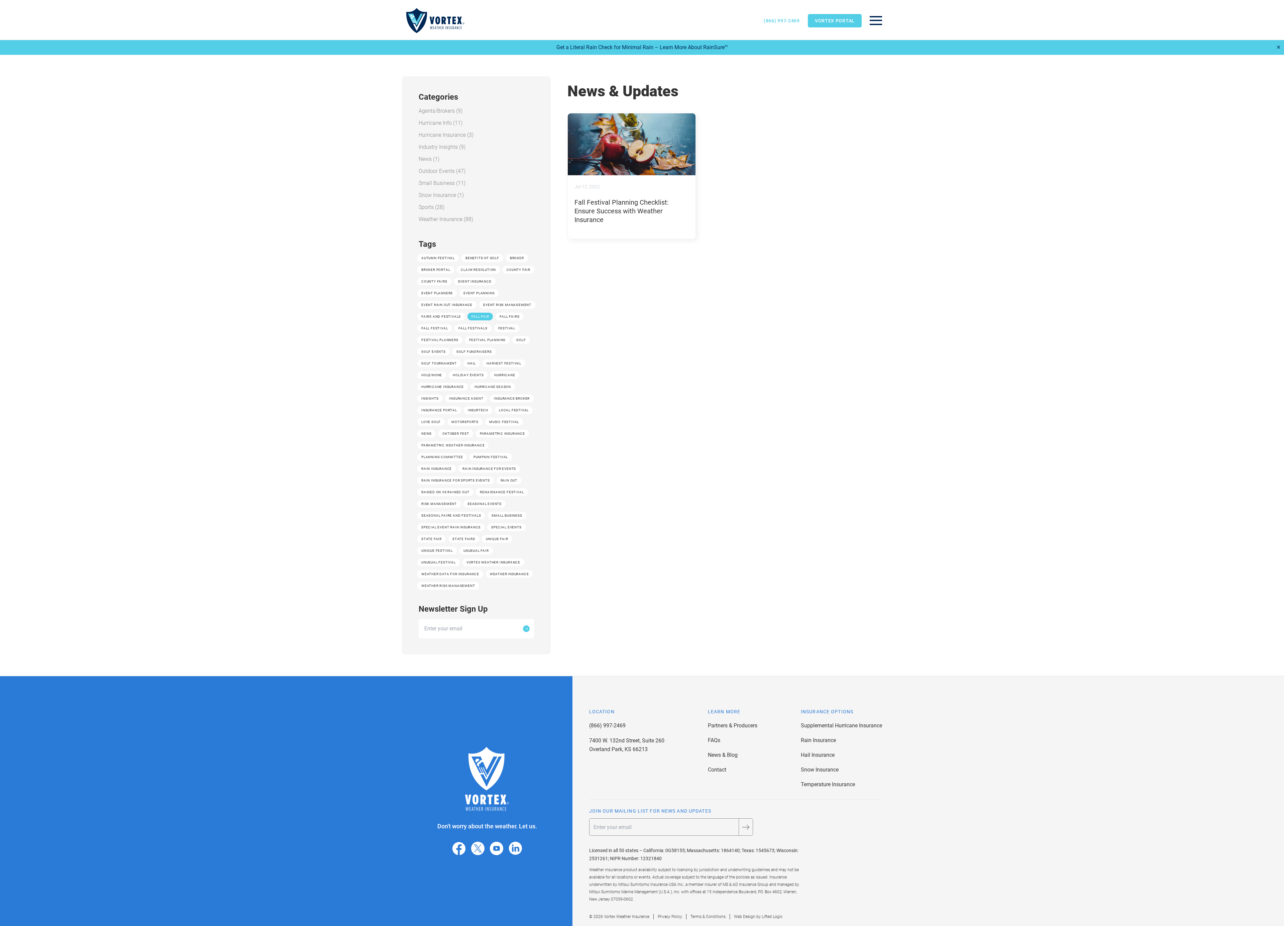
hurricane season (492, 387)
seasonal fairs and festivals (451, 515)
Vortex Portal (835, 20)
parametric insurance (502, 433)
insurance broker (512, 398)
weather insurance (509, 574)
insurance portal (439, 410)
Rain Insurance (818, 740)
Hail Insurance (818, 755)
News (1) (429, 159)
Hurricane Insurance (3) (446, 135)
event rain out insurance (446, 305)
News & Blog (723, 755)
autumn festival (438, 258)
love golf (431, 422)
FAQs (714, 740)
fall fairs (509, 316)
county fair (518, 270)
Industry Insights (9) (442, 147)
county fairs (434, 281)
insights (429, 398)
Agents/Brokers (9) (440, 111)
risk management (439, 504)
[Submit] (526, 628)
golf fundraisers (474, 351)
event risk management (507, 305)
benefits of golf (482, 258)
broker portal (435, 270)
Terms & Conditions (708, 916)
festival (506, 328)
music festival (504, 422)
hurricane (504, 375)
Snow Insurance (820, 769)
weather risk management (448, 586)
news (426, 433)
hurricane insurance (442, 387)
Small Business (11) (442, 183)
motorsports (464, 422)
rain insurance (436, 469)
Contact (717, 769)
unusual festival (438, 562)
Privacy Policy (670, 916)
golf (521, 340)
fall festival (434, 328)
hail (471, 363)
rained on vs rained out (445, 492)
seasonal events (484, 504)
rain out (509, 480)
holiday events (468, 375)
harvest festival (504, 363)
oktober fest (455, 433)
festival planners (439, 340)
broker (517, 258)
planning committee (442, 457)
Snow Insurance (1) (441, 195)
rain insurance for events (489, 469)
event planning (479, 293)
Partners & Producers (732, 725)
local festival (514, 410)
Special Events (506, 527)
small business (507, 515)
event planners (437, 293)
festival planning (487, 340)
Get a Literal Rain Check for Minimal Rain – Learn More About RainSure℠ (642, 47)
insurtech (478, 410)
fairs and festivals (441, 316)
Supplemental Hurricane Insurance (841, 725)
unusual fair (476, 550)
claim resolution (478, 270)
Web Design (744, 916)
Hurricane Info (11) (440, 123)
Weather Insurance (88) (446, 219)
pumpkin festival (490, 457)
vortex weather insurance (493, 562)
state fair (431, 539)
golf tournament (439, 363)
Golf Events (433, 351)
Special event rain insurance (450, 527)
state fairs (463, 539)
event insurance (475, 281)
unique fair (497, 539)
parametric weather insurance (453, 445)
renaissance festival (502, 492)
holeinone (431, 375)
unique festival (437, 550)
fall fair (480, 316)
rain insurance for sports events (455, 480)
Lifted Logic (772, 916)
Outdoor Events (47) (442, 171)
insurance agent (466, 398)
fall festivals (472, 328)
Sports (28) (431, 207)
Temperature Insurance (828, 784)
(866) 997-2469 (782, 20)
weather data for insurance (450, 574)
